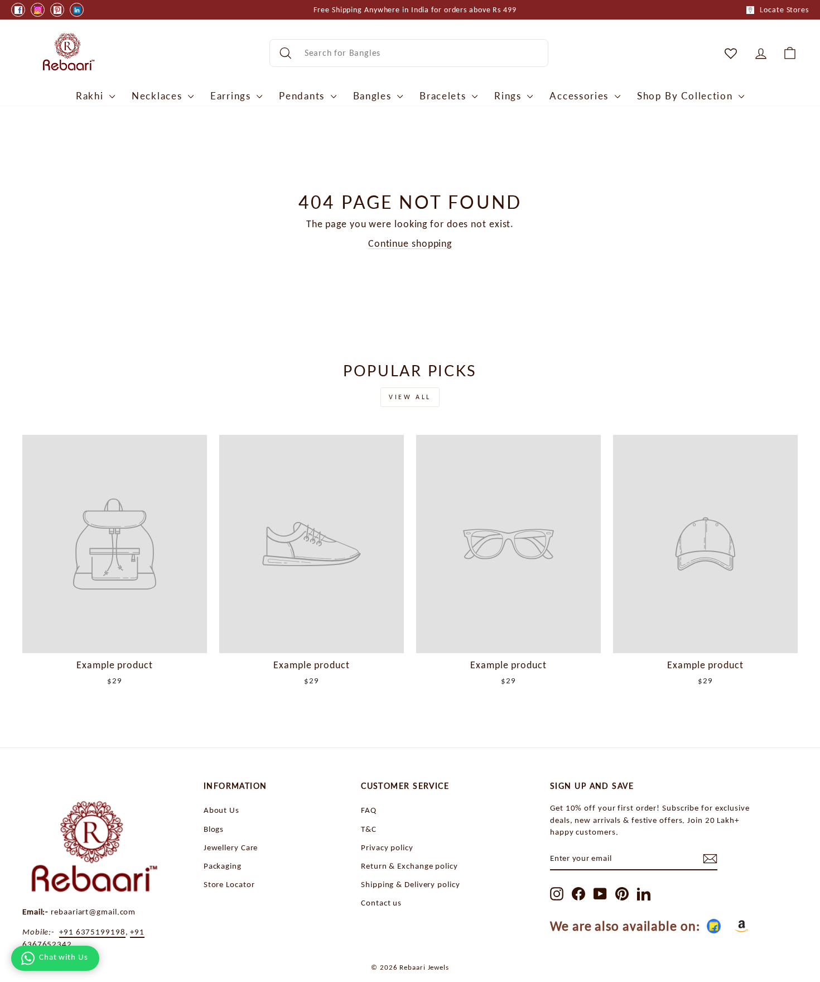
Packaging (223, 865)
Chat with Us (63, 957)
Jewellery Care (231, 847)
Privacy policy (387, 847)
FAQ (369, 809)
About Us (221, 809)
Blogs (214, 828)
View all (410, 397)
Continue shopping (410, 243)
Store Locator (229, 884)
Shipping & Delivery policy (410, 884)
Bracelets (444, 96)
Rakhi (91, 96)
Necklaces (158, 96)
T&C (369, 828)
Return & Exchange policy (409, 865)
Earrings (232, 96)
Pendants (303, 96)
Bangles (374, 96)
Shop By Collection (686, 96)
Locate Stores (784, 10)
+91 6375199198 (92, 931)
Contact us (381, 902)
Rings (509, 96)
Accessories (580, 96)
